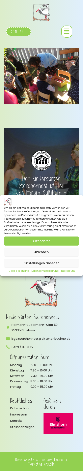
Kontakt (16, 421)
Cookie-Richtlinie (18, 271)
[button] (66, 32)
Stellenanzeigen (22, 427)
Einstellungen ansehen (41, 263)
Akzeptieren (41, 241)
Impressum (68, 271)
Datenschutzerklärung (45, 271)
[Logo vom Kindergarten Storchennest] (41, 290)
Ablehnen (41, 252)
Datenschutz (20, 408)
